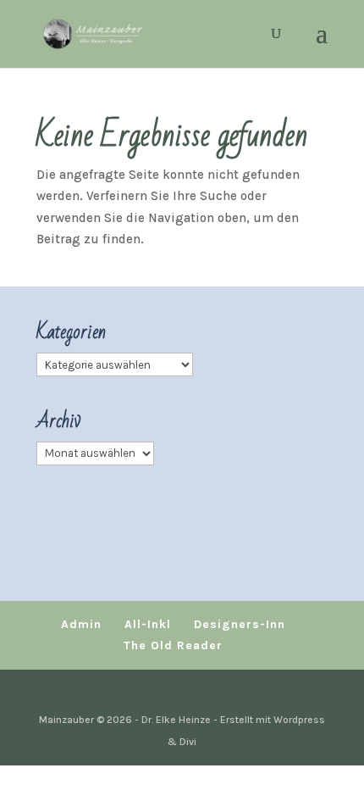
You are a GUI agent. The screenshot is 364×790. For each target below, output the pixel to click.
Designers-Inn (239, 624)
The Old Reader (173, 645)
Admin (81, 624)
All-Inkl (147, 624)
